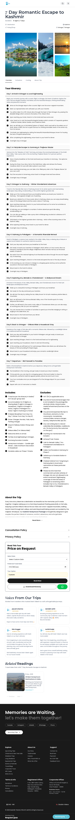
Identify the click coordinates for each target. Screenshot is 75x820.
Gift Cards (8, 771)
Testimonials (32, 753)
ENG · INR (11, 804)
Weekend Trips (10, 756)
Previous (11, 696)
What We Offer (32, 761)
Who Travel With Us (34, 759)
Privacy (7, 788)
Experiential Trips (10, 761)
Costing (28, 80)
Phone (53, 725)
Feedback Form (55, 761)
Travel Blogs (9, 766)
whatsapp (42, 725)
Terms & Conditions (11, 786)
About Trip (38, 80)
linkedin (31, 725)
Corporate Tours (10, 769)
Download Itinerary (33, 587)
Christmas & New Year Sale (13, 753)
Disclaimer (8, 783)
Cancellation (9, 791)
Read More (36, 520)
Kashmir (67, 24)
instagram (21, 725)
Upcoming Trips (13, 732)
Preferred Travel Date (15, 564)
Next (18, 696)
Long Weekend (10, 759)
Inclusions (18, 80)
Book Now (37, 581)
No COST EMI (54, 759)
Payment (53, 756)
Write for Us (9, 774)
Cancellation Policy (16, 530)
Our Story (31, 751)
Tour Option (12, 571)
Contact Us (53, 751)
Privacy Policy (13, 536)
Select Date (11, 556)
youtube (10, 725)
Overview (9, 80)
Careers (30, 756)
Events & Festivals (11, 764)
